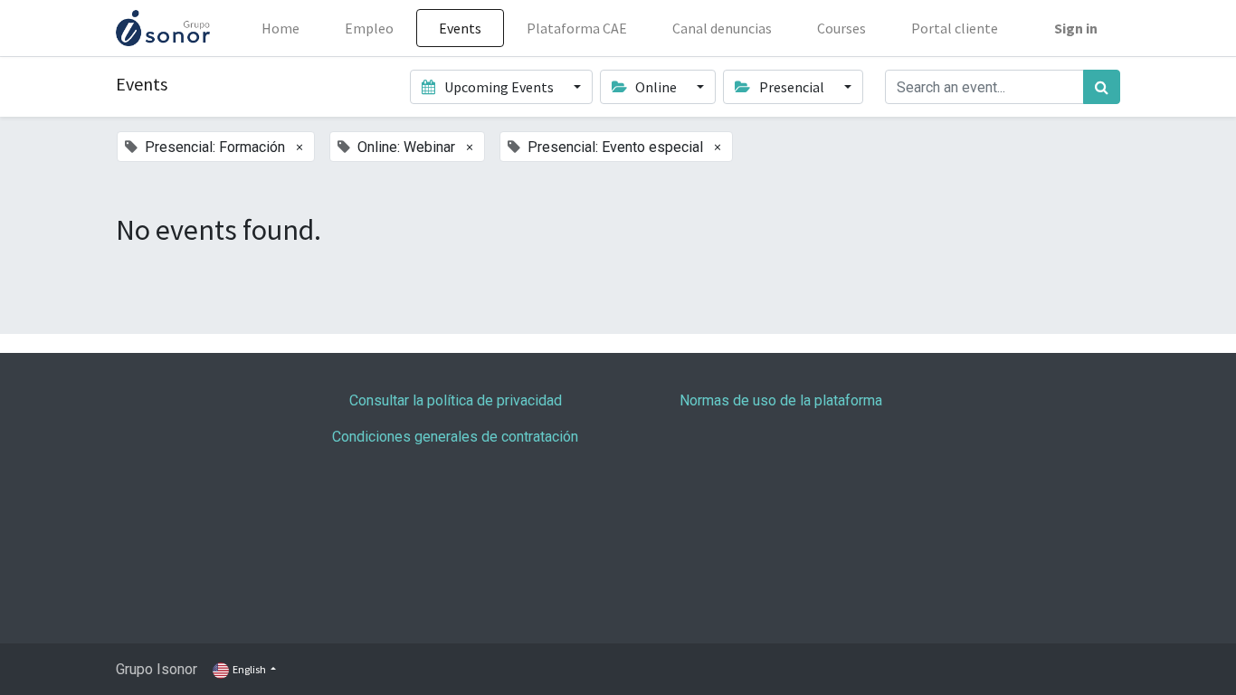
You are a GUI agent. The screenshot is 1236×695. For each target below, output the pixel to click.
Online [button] (656, 87)
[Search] (1101, 87)
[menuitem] (280, 28)
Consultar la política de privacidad (455, 400)
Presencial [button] (791, 87)
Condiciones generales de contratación (455, 436)
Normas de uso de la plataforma (781, 400)
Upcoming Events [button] (499, 87)
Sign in (1076, 28)
